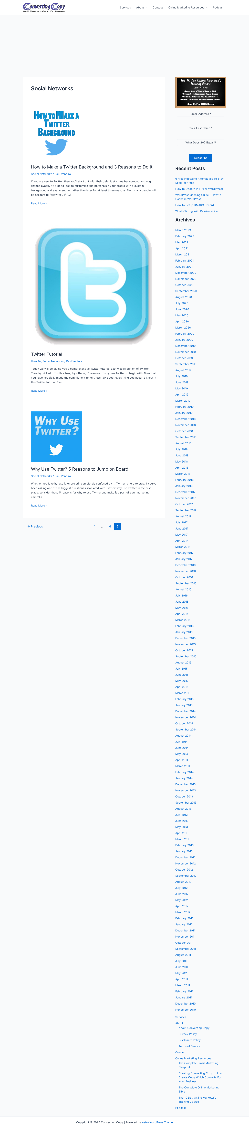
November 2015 (185, 644)
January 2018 (184, 486)
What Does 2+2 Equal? (200, 142)
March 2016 (182, 620)
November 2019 (185, 352)
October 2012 (184, 869)
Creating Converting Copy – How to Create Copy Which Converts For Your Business (202, 1077)
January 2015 (184, 705)
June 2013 (182, 821)
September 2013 (185, 802)
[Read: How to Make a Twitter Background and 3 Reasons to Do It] (56, 134)
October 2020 (184, 285)
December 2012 (185, 857)
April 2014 (181, 760)
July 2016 (181, 595)
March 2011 (182, 985)
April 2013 (181, 833)
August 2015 (183, 662)
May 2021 (181, 242)
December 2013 (185, 784)
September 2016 (185, 583)
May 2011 (181, 973)
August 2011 (183, 954)
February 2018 (184, 479)
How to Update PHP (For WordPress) (199, 188)
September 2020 (186, 291)
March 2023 (183, 230)
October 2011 (183, 942)
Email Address (201, 114)
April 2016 (181, 613)
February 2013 (184, 845)
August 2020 (183, 297)
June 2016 (182, 601)
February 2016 (184, 626)
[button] (145, 7)
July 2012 (181, 888)
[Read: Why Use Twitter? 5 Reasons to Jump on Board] (56, 436)
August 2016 (183, 589)
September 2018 (185, 437)
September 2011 (185, 948)
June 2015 (182, 674)
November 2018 (185, 425)
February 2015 (184, 699)
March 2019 (182, 400)
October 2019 (184, 358)
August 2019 (183, 370)
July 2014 (181, 741)
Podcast (218, 7)
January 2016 (184, 632)
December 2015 (185, 638)
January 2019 (184, 412)
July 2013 (181, 814)
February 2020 (184, 333)
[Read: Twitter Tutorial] (94, 285)
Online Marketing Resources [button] (186, 7)
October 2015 (184, 650)
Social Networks (41, 174)
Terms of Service (189, 1046)
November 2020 (185, 278)
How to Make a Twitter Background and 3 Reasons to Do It (91, 167)
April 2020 (182, 321)
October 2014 (184, 723)
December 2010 (185, 1003)
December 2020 (185, 272)
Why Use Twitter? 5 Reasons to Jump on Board (79, 469)
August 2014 (183, 735)
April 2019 (181, 394)
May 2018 (181, 461)
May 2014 (181, 754)
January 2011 (183, 997)
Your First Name (200, 128)
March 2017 (182, 546)
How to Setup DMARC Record (194, 205)
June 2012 (182, 894)
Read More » (39, 203)
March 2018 (182, 473)
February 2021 (184, 260)
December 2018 (185, 419)
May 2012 (181, 900)
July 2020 (181, 303)
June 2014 (182, 747)
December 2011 (185, 930)
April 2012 (181, 906)
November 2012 (185, 863)
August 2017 (183, 516)
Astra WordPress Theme (157, 1122)
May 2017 (181, 534)
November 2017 (185, 498)
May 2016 (181, 607)
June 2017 (181, 528)
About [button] (140, 7)
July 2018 (181, 449)
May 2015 (181, 680)
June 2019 (182, 382)
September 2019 (185, 364)
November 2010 (185, 1009)
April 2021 (181, 248)
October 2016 (184, 577)
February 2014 (184, 772)
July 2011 (181, 961)
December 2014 (185, 711)
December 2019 (185, 345)
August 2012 (183, 881)
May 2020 (181, 315)
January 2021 (184, 266)
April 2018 (181, 467)
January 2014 (184, 778)
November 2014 (185, 717)
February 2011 (184, 991)
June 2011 (181, 967)
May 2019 (181, 388)
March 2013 (182, 839)
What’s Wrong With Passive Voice (196, 211)
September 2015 (185, 656)
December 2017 (185, 492)
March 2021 (182, 254)
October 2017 (184, 504)
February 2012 (184, 918)
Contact (158, 7)
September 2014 (185, 729)
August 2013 (183, 808)
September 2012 (185, 875)
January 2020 (184, 339)
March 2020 (183, 327)
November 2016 (185, 571)
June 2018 (182, 455)
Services (125, 7)
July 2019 (181, 376)
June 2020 (182, 309)
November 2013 (185, 790)
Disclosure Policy (190, 1040)
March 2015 (182, 693)
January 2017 (183, 559)
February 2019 (184, 406)
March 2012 (182, 912)
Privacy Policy (188, 1034)
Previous (35, 526)
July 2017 (181, 522)
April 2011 (181, 979)
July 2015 (181, 668)
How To (36, 361)
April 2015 (181, 687)
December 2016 (185, 565)
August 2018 (183, 443)
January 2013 (184, 851)
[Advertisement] (124, 40)
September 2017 (185, 510)
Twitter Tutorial (46, 354)
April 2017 (181, 540)
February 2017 (184, 553)
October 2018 (184, 431)
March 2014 (182, 766)
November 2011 (185, 936)
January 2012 (184, 924)
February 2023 (184, 236)
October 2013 (184, 796)
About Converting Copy (194, 1028)
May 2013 (181, 827)
